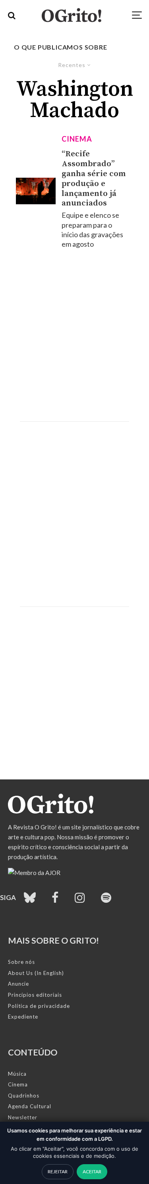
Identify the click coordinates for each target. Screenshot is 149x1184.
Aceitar (92, 1171)
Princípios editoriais (35, 995)
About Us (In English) (36, 973)
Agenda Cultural (29, 1106)
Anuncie (18, 984)
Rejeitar (58, 1171)
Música (17, 1074)
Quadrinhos (23, 1095)
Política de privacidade (39, 1006)
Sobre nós (21, 962)
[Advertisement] (74, 335)
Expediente (23, 1016)
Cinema (77, 138)
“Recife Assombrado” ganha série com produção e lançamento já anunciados (94, 178)
